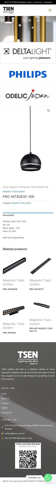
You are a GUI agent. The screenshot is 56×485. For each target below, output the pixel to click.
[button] (48, 110)
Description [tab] (8, 215)
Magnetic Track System (20, 187)
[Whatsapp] (48, 477)
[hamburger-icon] (50, 10)
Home (5, 187)
